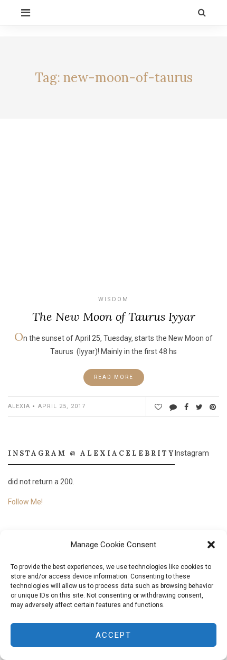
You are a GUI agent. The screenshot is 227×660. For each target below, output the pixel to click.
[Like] (158, 407)
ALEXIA (19, 406)
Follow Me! (25, 502)
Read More (114, 377)
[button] (211, 544)
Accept (113, 635)
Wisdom (113, 299)
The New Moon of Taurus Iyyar (113, 316)
